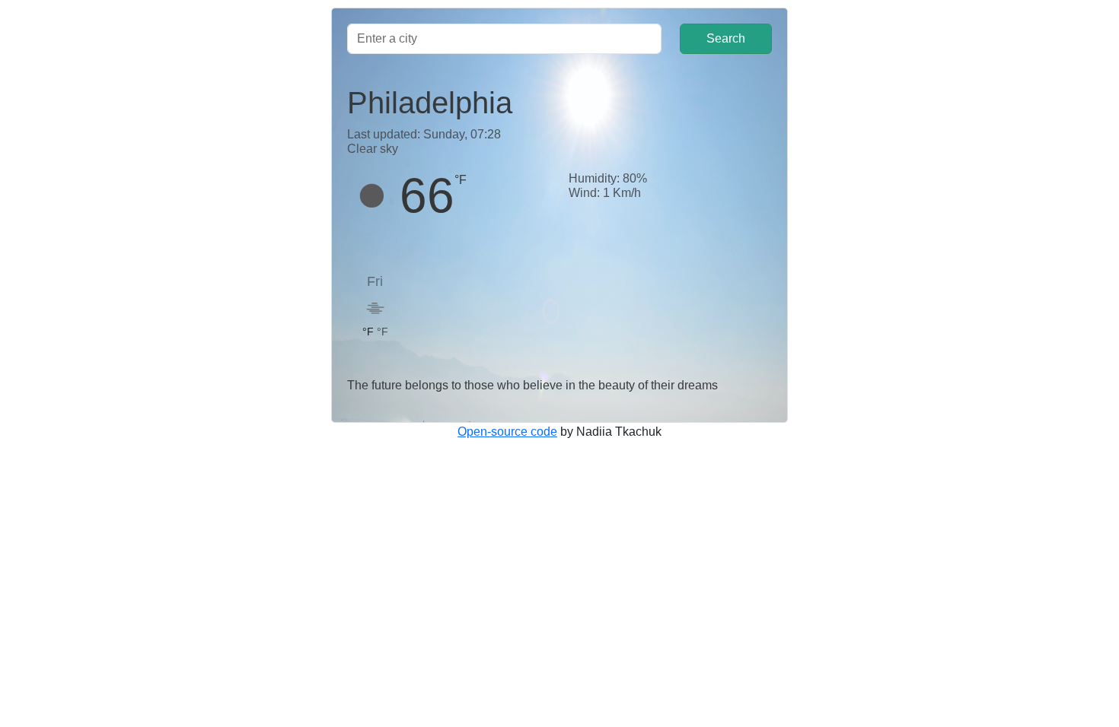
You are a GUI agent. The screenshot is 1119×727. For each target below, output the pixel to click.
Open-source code (507, 431)
